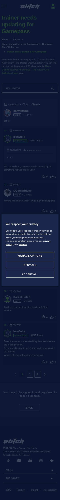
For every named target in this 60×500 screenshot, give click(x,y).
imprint (23, 244)
